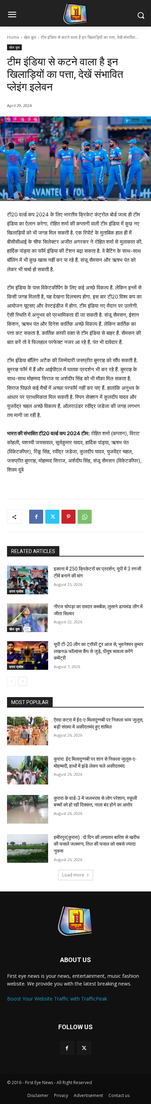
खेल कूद (30, 37)
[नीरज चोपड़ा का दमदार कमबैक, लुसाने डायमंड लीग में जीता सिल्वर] (27, 617)
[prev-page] (11, 681)
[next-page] (22, 681)
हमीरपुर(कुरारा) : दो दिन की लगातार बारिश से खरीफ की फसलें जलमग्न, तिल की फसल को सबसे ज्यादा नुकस (97, 844)
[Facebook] (36, 517)
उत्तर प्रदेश (16, 591)
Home (13, 37)
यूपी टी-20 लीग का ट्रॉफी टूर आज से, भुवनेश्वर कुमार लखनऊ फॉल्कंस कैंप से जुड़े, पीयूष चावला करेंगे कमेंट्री (98, 651)
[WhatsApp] (85, 517)
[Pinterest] (68, 517)
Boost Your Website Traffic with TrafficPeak (57, 998)
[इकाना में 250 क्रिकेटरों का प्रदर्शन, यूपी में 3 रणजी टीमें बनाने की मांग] (27, 580)
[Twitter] (52, 517)
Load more (73, 875)
